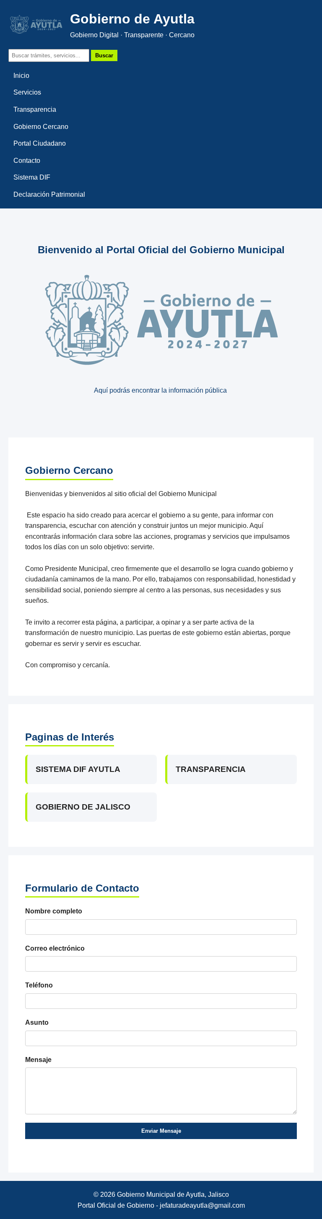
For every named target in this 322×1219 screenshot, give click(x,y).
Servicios (27, 92)
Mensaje (38, 1059)
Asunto (37, 1022)
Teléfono (39, 985)
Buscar (104, 55)
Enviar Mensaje (161, 1131)
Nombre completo (53, 911)
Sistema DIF (31, 177)
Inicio (21, 75)
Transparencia (34, 109)
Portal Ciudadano (39, 143)
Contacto (26, 160)
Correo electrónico (55, 948)
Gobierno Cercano (40, 126)
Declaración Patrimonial (49, 194)
